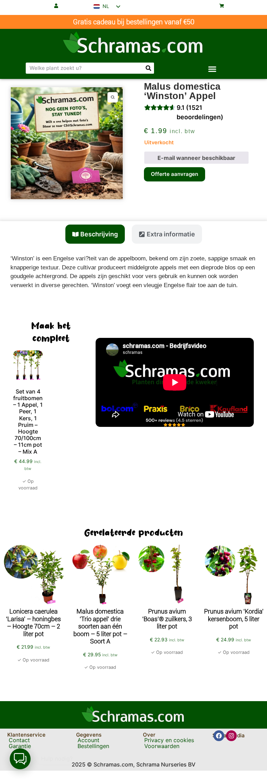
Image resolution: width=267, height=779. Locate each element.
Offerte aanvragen (174, 174)
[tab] (95, 234)
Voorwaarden (161, 746)
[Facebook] (218, 735)
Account (88, 740)
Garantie (20, 746)
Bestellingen (93, 746)
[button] (212, 69)
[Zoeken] (148, 68)
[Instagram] (231, 735)
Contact (19, 740)
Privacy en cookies (169, 740)
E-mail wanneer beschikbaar (196, 157)
